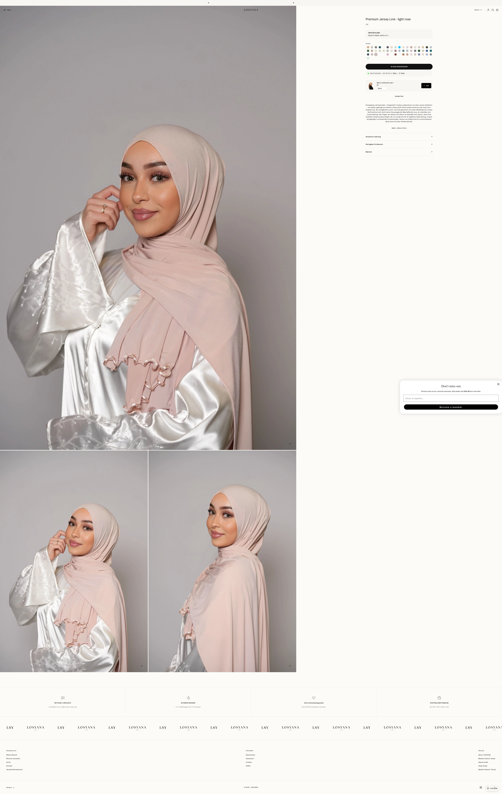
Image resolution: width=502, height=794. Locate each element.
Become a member (451, 407)
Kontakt (9, 766)
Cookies (249, 762)
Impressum (250, 758)
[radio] (368, 47)
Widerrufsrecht (11, 755)
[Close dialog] (498, 384)
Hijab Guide (482, 766)
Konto (8, 762)
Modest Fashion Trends (487, 769)
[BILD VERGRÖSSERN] (290, 443)
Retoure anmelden (13, 758)
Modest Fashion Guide (486, 758)
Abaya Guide (483, 762)
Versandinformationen (14, 769)
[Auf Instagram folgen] (481, 787)
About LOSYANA (484, 755)
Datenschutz (250, 755)
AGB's (248, 766)
